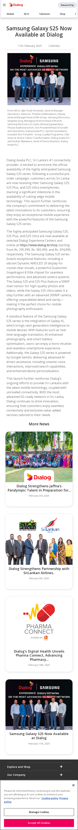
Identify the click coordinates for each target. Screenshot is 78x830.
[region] (39, 805)
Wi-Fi (26, 14)
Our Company (16, 775)
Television (44, 14)
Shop (62, 14)
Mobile (10, 14)
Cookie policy (49, 798)
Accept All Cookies (39, 823)
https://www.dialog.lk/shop (39, 245)
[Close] (73, 785)
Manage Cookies (39, 812)
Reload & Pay (67, 5)
